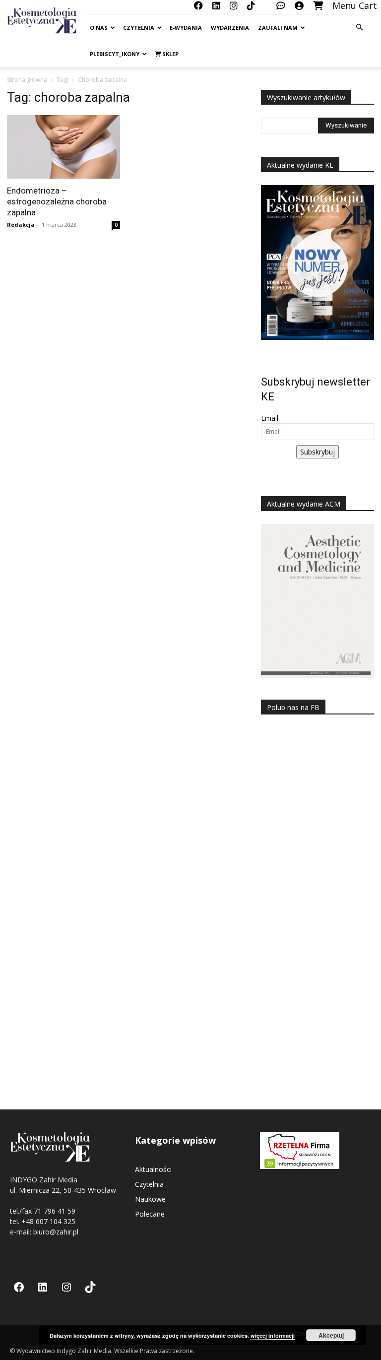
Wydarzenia (230, 27)
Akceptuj (331, 1335)
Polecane (150, 1214)
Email (269, 418)
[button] (359, 27)
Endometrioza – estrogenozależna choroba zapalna (57, 201)
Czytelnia (138, 27)
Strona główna (27, 79)
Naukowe (150, 1199)
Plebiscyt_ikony (114, 54)
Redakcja (21, 224)
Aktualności (153, 1169)
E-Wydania (186, 27)
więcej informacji (273, 1335)
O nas (99, 27)
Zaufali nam (278, 27)
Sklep (170, 54)
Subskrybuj (317, 451)
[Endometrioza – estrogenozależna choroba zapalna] (63, 147)
